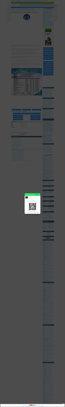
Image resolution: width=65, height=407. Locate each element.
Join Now (33, 200)
